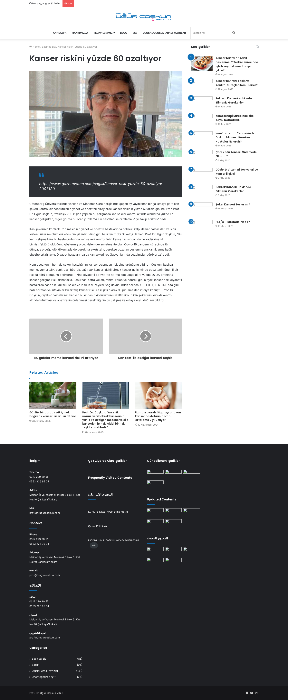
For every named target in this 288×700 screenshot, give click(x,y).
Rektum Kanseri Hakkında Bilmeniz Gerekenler (234, 100)
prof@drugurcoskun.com (44, 512)
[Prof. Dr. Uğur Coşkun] (144, 17)
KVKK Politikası (97, 511)
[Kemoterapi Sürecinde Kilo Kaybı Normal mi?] (202, 121)
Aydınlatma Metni (117, 511)
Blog (123, 32)
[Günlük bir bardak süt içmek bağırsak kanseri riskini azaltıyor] (52, 395)
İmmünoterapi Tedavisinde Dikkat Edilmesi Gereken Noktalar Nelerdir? (235, 137)
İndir (94, 545)
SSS (135, 32)
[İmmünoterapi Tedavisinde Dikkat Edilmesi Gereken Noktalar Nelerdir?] (202, 138)
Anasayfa (59, 32)
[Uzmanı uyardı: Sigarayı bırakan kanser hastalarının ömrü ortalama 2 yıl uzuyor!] (158, 395)
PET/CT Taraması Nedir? (233, 222)
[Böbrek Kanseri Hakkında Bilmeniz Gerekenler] (202, 192)
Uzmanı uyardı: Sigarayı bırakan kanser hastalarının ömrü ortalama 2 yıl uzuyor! (158, 416)
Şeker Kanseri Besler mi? (233, 204)
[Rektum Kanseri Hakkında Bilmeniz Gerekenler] (202, 103)
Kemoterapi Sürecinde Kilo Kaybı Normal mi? (235, 118)
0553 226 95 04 (39, 481)
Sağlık (35, 664)
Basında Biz (49, 46)
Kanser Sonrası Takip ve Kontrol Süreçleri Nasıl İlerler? (237, 83)
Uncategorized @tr (43, 676)
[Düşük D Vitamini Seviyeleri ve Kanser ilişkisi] (202, 175)
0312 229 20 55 (39, 476)
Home (36, 46)
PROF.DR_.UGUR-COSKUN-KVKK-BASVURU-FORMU (114, 540)
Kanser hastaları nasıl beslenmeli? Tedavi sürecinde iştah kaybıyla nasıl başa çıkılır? (237, 64)
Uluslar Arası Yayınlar (45, 670)
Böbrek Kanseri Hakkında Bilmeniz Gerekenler (233, 189)
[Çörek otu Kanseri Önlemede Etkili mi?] (202, 157)
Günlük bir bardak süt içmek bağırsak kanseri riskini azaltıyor (52, 414)
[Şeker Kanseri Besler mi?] (202, 209)
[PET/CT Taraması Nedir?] (202, 227)
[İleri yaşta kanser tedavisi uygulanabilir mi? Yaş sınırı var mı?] (155, 474)
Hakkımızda (80, 32)
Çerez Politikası (97, 526)
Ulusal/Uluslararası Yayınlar (164, 32)
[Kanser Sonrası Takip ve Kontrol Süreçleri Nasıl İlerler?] (202, 86)
